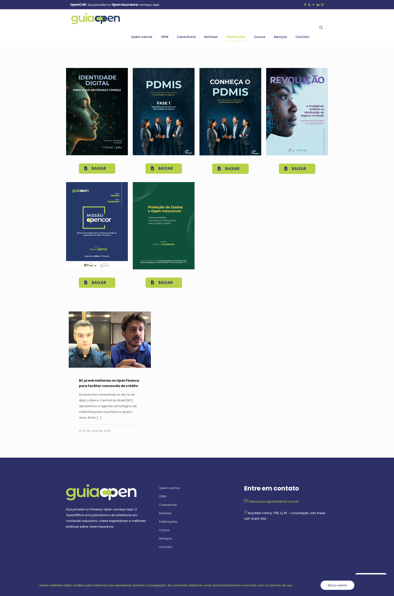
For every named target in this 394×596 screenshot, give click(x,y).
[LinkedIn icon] (318, 4)
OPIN (162, 496)
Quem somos (169, 488)
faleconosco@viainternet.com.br (274, 501)
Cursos (164, 530)
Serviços (165, 538)
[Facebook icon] (305, 4)
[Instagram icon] (322, 4)
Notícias (165, 513)
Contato (165, 547)
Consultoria (168, 505)
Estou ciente (337, 585)
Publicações (168, 521)
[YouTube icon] (313, 4)
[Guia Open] (95, 18)
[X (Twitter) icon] (309, 4)
